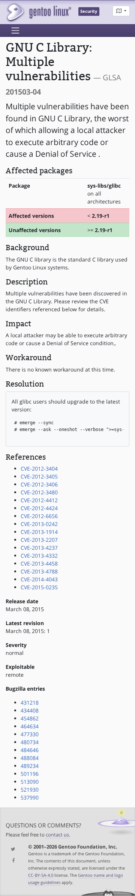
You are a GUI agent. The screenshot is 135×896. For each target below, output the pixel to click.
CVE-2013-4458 (39, 563)
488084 (30, 757)
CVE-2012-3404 (39, 468)
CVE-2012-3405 (39, 476)
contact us (57, 835)
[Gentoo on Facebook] (11, 861)
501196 (30, 773)
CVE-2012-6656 (39, 516)
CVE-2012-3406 (39, 484)
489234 (30, 765)
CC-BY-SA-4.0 (40, 875)
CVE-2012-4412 (39, 500)
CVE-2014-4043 (39, 579)
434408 (30, 710)
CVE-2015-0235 (39, 587)
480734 (30, 742)
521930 (30, 789)
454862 (30, 718)
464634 (30, 726)
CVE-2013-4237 (39, 547)
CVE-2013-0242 (39, 524)
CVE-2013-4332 (39, 555)
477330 (30, 734)
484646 (30, 750)
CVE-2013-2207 (39, 539)
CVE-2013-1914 (39, 531)
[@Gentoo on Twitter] (11, 849)
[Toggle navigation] (15, 30)
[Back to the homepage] (38, 12)
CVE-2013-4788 (39, 571)
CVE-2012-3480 (39, 492)
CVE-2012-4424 (39, 508)
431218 (30, 702)
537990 (30, 797)
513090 (30, 781)
